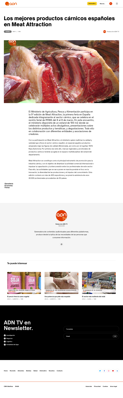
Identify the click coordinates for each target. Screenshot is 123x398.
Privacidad (97, 386)
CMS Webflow (8, 386)
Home (6, 370)
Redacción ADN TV (62, 224)
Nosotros (52, 370)
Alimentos (21, 370)
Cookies (105, 386)
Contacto (59, 370)
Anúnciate (89, 386)
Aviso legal (113, 386)
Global (8, 31)
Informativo (43, 370)
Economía (9, 186)
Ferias (7, 187)
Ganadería (9, 184)
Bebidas (28, 370)
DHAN (17, 386)
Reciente (12, 370)
